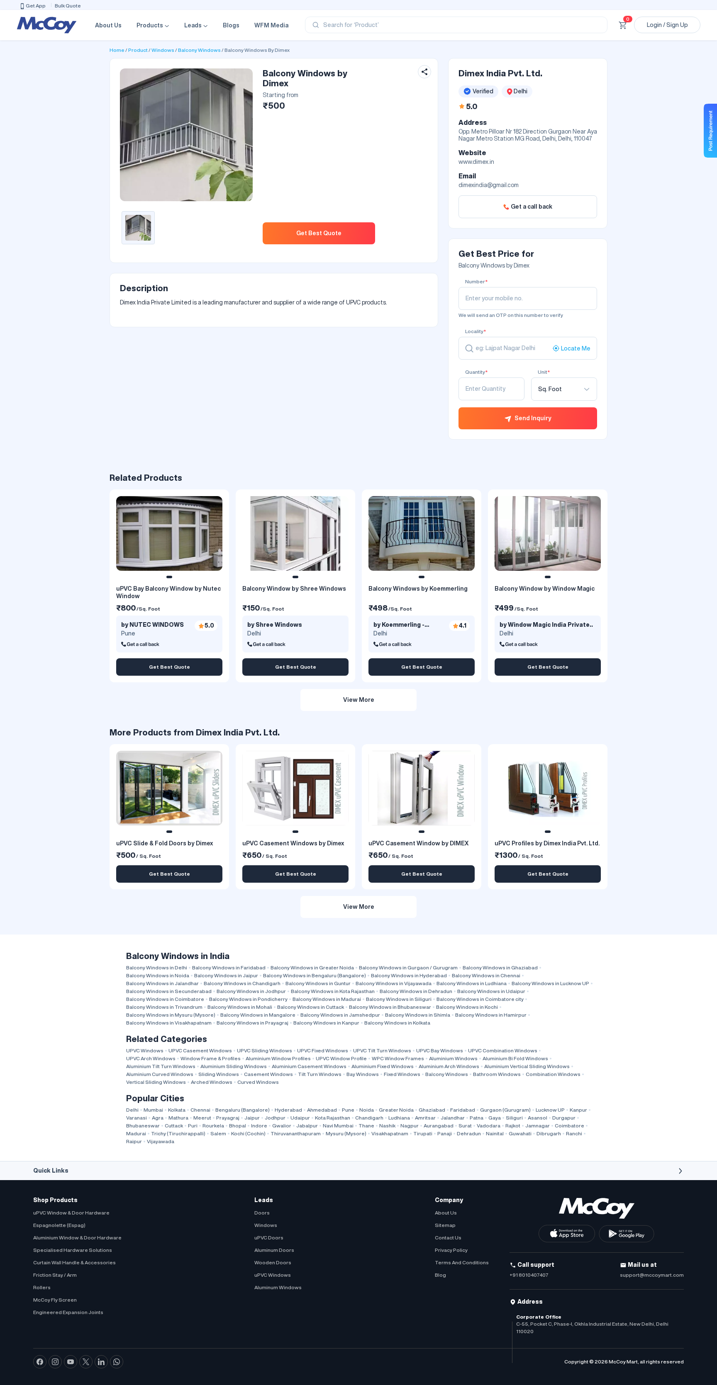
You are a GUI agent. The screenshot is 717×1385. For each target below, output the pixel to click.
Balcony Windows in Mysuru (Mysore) (170, 1014)
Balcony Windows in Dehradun (416, 991)
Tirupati (422, 1133)
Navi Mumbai (338, 1125)
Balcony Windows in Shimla (417, 1014)
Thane (366, 1125)
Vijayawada (160, 1141)
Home (117, 50)
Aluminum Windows (278, 1287)
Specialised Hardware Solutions (72, 1250)
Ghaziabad (432, 1109)
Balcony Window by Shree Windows (294, 588)
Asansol (537, 1117)
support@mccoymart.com (652, 1275)
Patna (476, 1117)
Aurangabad (439, 1125)
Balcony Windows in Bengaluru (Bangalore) (314, 975)
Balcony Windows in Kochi (467, 1007)
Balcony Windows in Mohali (239, 1007)
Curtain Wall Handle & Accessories (74, 1262)
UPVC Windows (144, 1050)
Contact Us (448, 1237)
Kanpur (578, 1109)
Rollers (42, 1287)
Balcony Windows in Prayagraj (252, 1022)
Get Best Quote (318, 233)
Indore (259, 1125)
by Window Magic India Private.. (546, 625)
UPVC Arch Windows (151, 1058)
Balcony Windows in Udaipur (491, 991)
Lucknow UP (550, 1109)
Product (138, 50)
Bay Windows (362, 1074)
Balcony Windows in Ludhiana (472, 983)
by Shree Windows (274, 625)
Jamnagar (537, 1125)
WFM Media (271, 25)
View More (358, 700)
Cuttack (174, 1125)
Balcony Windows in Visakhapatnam (169, 1022)
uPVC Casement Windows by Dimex (293, 843)
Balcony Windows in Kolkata (397, 1022)
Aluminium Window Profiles (278, 1058)
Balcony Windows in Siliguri (399, 999)
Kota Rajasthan (332, 1117)
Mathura (178, 1117)
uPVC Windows (272, 1275)
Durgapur (564, 1117)
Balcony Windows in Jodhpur (251, 991)
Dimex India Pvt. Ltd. (500, 73)
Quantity (476, 372)
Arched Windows (211, 1082)
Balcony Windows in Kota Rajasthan (333, 991)
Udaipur (300, 1117)
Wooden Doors (272, 1262)
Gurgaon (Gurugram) (505, 1109)
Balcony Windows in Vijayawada (394, 983)
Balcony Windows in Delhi (156, 967)
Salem (218, 1133)
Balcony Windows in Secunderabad (169, 991)
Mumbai (153, 1109)
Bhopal (237, 1125)
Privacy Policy (451, 1250)
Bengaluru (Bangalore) (242, 1109)
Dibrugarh (549, 1133)
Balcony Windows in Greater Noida (312, 967)
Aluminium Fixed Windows (382, 1066)
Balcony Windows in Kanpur (326, 1022)
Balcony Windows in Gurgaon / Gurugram (408, 967)
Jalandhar (453, 1117)
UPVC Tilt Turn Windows (382, 1050)
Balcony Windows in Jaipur (226, 975)
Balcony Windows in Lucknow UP (550, 983)
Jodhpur (275, 1117)
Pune (348, 1109)
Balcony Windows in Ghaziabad (500, 967)
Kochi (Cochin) (248, 1133)
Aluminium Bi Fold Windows (515, 1058)
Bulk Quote (68, 5)
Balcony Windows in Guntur (318, 983)
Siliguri (514, 1117)
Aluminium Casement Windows (309, 1066)
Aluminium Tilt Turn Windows (160, 1066)
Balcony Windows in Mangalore (257, 1014)
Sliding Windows (218, 1074)
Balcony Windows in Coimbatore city (480, 999)
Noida (366, 1109)
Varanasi (136, 1117)
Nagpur (409, 1125)
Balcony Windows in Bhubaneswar (390, 1007)
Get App (36, 5)
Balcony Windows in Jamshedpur (340, 1014)
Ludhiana (399, 1117)
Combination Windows (553, 1074)
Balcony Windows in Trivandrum (164, 1007)
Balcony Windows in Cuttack (310, 1007)
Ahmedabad (322, 1109)
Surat (465, 1125)
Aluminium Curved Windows (159, 1074)
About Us (108, 25)
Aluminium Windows (453, 1058)
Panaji (444, 1133)
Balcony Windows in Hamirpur (491, 1014)
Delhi (132, 1109)
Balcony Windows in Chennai (486, 975)
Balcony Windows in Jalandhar (162, 983)
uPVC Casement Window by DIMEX (418, 843)
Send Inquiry (533, 418)
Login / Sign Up (667, 25)
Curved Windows (258, 1082)
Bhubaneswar (143, 1125)
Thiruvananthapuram (296, 1133)
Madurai (136, 1133)
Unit (544, 372)
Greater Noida (396, 1109)
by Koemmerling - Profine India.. (398, 625)
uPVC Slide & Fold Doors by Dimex (164, 843)
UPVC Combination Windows (502, 1050)
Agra (157, 1117)
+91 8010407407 (529, 1275)
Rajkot (512, 1125)
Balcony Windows (199, 50)
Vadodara (488, 1125)
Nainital (495, 1133)
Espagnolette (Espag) (59, 1225)
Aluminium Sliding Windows (233, 1066)
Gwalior (281, 1125)
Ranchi (574, 1133)
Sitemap (445, 1225)
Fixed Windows (402, 1074)
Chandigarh (369, 1117)
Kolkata (176, 1109)
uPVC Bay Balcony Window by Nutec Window (168, 592)
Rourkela (213, 1125)
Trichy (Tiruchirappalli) (178, 1133)
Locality (475, 331)
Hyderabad (288, 1109)
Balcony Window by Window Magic (545, 588)
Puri (193, 1125)
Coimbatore (569, 1125)
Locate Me (575, 348)
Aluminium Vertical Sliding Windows (527, 1066)
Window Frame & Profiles (210, 1058)
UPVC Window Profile (341, 1058)
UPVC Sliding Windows (264, 1050)
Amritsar (425, 1117)
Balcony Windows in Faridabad (229, 967)
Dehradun (469, 1133)
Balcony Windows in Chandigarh (242, 983)
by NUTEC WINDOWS (152, 625)
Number (476, 281)
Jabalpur (307, 1125)
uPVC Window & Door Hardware (71, 1212)
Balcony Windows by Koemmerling (418, 588)
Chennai (200, 1109)
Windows (162, 50)
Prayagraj (227, 1117)
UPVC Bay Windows (439, 1050)
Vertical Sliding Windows (156, 1082)
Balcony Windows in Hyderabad (409, 975)
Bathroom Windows (497, 1074)
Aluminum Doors (274, 1250)
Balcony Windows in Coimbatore (165, 999)
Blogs (231, 25)
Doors (262, 1212)
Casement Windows (268, 1074)
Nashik (387, 1125)
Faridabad (462, 1109)
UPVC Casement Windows (200, 1050)
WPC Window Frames (398, 1058)
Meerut (202, 1117)
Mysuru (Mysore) (346, 1133)
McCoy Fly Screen (55, 1299)
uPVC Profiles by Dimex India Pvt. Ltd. (547, 843)
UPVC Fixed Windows (322, 1050)
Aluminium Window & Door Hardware (77, 1237)
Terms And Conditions (462, 1262)
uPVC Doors (268, 1237)
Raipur (134, 1141)
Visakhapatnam (389, 1133)
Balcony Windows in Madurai (327, 999)
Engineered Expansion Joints (68, 1312)
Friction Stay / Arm (55, 1275)
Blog (440, 1275)
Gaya (494, 1117)
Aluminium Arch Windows (449, 1066)
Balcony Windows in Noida (157, 975)
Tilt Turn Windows (319, 1074)
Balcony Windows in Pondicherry (248, 999)
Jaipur (252, 1117)
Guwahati (520, 1133)
